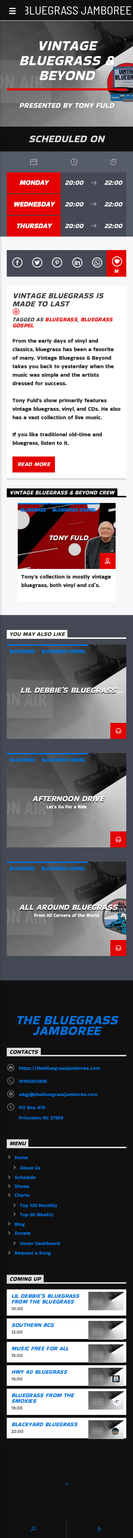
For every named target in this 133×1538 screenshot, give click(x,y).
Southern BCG (32, 1325)
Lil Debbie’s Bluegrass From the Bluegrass (68, 694)
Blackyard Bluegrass (44, 1424)
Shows (22, 1186)
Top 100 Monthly (38, 1205)
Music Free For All (40, 1348)
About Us (30, 1167)
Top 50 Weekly (37, 1214)
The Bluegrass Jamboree (66, 9)
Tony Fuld (68, 537)
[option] (66, 552)
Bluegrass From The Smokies (42, 1398)
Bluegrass (61, 319)
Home (21, 1157)
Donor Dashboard (40, 1243)
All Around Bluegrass (68, 907)
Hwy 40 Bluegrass (39, 1372)
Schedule (25, 1177)
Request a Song (33, 1252)
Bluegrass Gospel (74, 510)
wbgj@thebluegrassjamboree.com (58, 1094)
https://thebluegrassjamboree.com (59, 1068)
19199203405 (33, 1081)
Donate (23, 1233)
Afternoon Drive (68, 798)
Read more (33, 464)
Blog (20, 1224)
